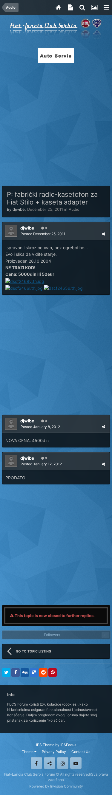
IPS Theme (45, 745)
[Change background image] (94, 7)
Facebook (36, 763)
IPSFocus (68, 745)
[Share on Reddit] (43, 672)
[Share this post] (103, 234)
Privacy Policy (54, 751)
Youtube (76, 763)
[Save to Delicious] (34, 672)
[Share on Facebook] (15, 672)
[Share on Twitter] (6, 672)
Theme (28, 751)
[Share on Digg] (25, 672)
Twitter (49, 763)
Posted (43, 234)
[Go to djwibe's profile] (11, 231)
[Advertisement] (56, 123)
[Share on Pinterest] (52, 672)
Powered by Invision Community (56, 786)
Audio (74, 209)
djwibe (19, 209)
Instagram (62, 763)
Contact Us (80, 751)
